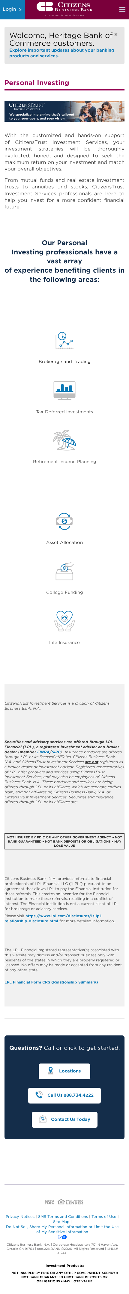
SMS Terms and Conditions (63, 1216)
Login (10, 9)
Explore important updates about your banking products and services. (61, 44)
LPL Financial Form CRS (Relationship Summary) (51, 982)
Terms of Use (104, 1216)
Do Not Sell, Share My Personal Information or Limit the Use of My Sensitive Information (62, 1229)
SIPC (56, 752)
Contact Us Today (70, 1119)
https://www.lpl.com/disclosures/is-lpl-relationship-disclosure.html (53, 918)
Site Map (61, 1221)
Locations (71, 1071)
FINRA (43, 752)
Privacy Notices (20, 1216)
